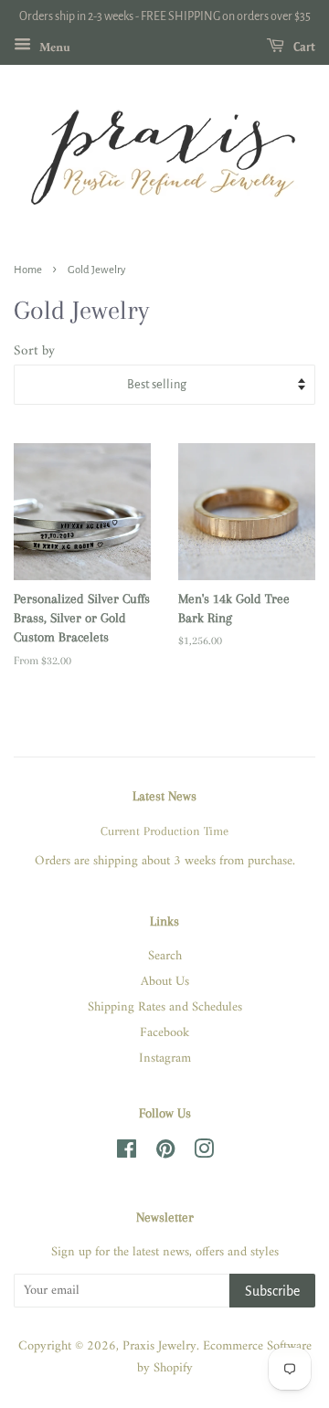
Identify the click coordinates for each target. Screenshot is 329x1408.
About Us (165, 981)
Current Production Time (164, 830)
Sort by (34, 352)
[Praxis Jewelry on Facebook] (126, 1153)
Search (165, 956)
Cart (303, 47)
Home (28, 270)
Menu (53, 47)
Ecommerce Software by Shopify (224, 1358)
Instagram (165, 1058)
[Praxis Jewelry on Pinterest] (165, 1153)
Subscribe (272, 1291)
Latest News (164, 796)
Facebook (164, 1033)
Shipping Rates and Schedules (165, 1007)
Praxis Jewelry (159, 1346)
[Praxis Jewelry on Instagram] (204, 1153)
